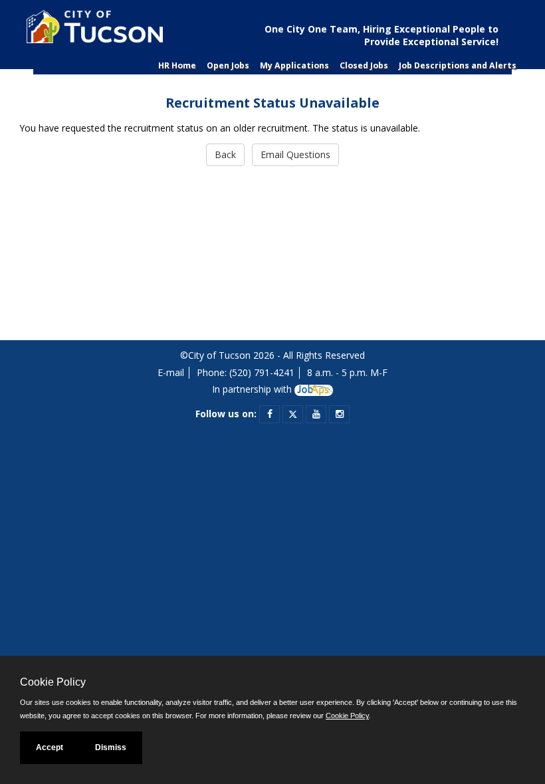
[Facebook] (269, 413)
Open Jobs (228, 65)
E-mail (171, 372)
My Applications (294, 65)
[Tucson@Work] (93, 31)
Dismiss (110, 747)
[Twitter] (292, 413)
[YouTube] (316, 413)
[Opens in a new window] (313, 389)
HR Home (177, 65)
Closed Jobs (364, 65)
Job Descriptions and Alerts (457, 65)
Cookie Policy (347, 716)
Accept (49, 747)
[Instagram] (340, 413)
